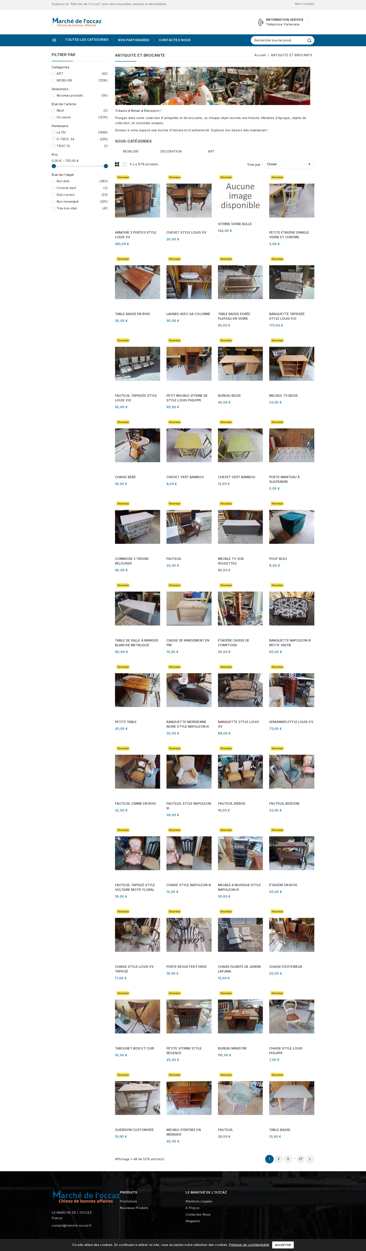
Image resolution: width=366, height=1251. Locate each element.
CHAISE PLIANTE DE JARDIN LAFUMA (239, 969)
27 (301, 1159)
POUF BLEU (278, 559)
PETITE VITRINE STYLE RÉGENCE (184, 1050)
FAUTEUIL (174, 559)
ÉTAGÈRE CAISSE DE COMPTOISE (234, 642)
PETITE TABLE (126, 722)
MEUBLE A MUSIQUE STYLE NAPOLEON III (239, 887)
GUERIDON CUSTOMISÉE (134, 1130)
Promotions (128, 1201)
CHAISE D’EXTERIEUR (285, 967)
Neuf (82, 110)
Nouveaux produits (134, 1208)
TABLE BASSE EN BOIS (132, 314)
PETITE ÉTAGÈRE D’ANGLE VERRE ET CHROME (289, 234)
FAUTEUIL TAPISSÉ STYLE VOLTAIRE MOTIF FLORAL (135, 887)
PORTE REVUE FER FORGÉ (186, 967)
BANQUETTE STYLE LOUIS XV (238, 724)
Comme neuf (82, 188)
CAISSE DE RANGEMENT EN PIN (187, 642)
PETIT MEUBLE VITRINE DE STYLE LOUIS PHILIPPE (187, 398)
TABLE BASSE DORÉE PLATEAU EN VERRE (234, 316)
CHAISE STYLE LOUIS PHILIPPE (285, 1050)
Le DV (82, 132)
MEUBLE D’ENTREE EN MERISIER (183, 1132)
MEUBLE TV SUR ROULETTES (231, 561)
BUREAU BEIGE (229, 396)
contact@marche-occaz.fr (72, 1225)
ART (82, 73)
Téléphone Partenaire (283, 24)
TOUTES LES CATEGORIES (86, 40)
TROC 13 (82, 146)
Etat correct (82, 195)
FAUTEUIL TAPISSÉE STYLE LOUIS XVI (136, 398)
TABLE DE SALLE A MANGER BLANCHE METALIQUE (136, 642)
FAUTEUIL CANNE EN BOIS (135, 803)
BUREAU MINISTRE (232, 1048)
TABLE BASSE (279, 1130)
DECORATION (171, 151)
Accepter (283, 1245)
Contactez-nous (174, 40)
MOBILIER (82, 80)
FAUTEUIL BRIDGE (232, 803)
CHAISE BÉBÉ (125, 477)
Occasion (82, 117)
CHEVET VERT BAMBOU (185, 477)
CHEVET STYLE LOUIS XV (186, 232)
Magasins (193, 1221)
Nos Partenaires (133, 40)
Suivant (310, 1159)
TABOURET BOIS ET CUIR (134, 1048)
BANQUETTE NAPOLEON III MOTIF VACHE (290, 642)
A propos (193, 1208)
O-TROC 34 (82, 139)
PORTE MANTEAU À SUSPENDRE (284, 479)
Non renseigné (82, 201)
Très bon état (82, 208)
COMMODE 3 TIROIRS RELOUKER (132, 561)
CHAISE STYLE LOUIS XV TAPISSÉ (134, 969)
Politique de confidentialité (249, 1245)
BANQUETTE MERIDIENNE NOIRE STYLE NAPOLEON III (187, 724)
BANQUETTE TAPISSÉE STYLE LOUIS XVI (287, 316)
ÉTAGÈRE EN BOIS (283, 885)
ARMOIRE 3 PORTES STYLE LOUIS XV (136, 234)
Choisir (289, 164)
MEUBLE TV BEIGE (283, 396)
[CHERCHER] (309, 40)
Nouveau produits (82, 95)
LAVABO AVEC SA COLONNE (188, 314)
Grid (117, 164)
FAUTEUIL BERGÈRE (284, 803)
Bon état (82, 181)
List (124, 164)
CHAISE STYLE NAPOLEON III (188, 885)
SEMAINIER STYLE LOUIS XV (291, 722)
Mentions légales (199, 1201)
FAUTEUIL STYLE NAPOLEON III (188, 805)
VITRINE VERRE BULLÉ (235, 224)
